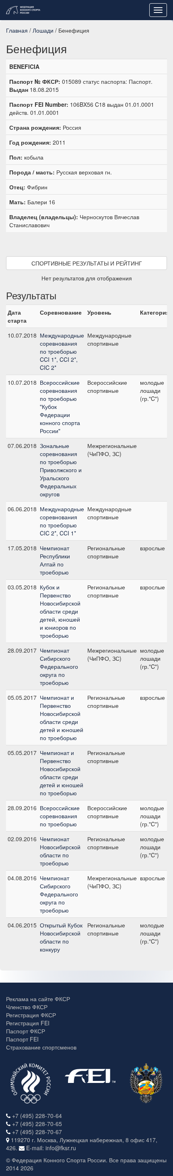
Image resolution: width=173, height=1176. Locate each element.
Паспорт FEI (22, 1039)
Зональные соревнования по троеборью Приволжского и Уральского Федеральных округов (61, 470)
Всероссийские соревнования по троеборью (60, 816)
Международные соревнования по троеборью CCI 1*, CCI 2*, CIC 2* (62, 351)
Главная (17, 30)
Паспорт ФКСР (25, 1031)
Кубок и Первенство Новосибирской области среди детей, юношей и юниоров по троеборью (60, 611)
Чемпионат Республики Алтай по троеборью (55, 560)
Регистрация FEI (27, 1023)
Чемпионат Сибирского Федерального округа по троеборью (59, 666)
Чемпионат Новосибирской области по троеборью (60, 851)
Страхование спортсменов (41, 1047)
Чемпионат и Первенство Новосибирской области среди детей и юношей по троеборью (61, 717)
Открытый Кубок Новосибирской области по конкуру (61, 937)
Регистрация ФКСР (31, 1015)
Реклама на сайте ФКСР (38, 999)
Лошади (43, 30)
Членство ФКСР (26, 1007)
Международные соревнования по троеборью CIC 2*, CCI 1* (62, 521)
